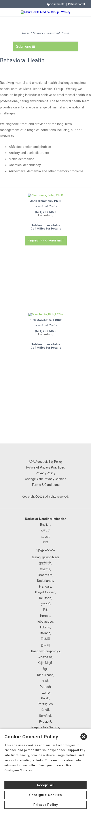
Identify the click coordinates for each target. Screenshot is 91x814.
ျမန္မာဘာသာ (45, 549)
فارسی (45, 692)
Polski (45, 698)
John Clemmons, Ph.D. (45, 201)
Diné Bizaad (45, 675)
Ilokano (45, 627)
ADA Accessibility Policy (46, 461)
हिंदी (45, 610)
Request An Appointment (46, 240)
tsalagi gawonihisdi (45, 557)
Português (45, 704)
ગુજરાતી (45, 604)
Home (25, 33)
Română (45, 716)
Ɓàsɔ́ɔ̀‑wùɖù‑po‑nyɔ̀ (45, 651)
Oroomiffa (45, 575)
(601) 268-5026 (45, 212)
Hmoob (45, 616)
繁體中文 (45, 563)
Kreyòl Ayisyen (45, 592)
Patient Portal (76, 4)
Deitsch (45, 686)
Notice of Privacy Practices (45, 467)
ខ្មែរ (45, 669)
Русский (45, 721)
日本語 (45, 639)
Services (38, 33)
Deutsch (45, 598)
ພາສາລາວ (45, 657)
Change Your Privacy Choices (45, 479)
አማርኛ (45, 530)
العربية (45, 536)
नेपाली (45, 681)
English (45, 524)
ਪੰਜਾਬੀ (45, 710)
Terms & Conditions (46, 484)
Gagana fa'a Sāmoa (45, 727)
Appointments (55, 4)
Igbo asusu (45, 621)
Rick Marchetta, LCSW (46, 320)
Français (45, 586)
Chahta (45, 569)
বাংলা (45, 542)
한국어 (45, 645)
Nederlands (45, 581)
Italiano (45, 633)
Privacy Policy (45, 473)
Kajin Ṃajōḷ (45, 663)
